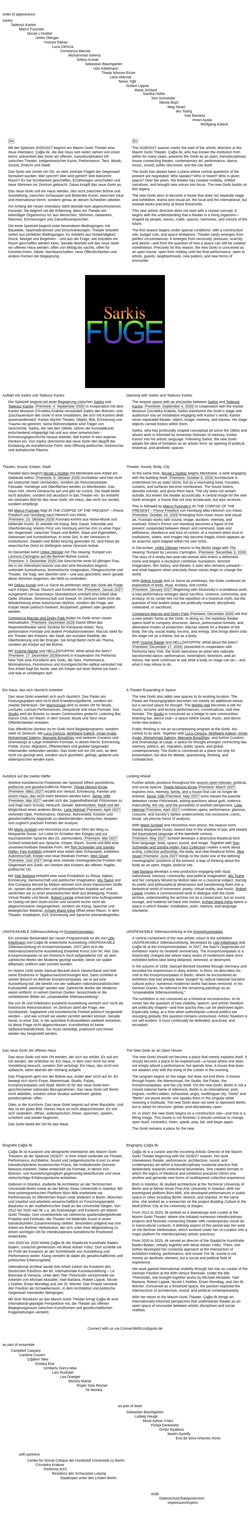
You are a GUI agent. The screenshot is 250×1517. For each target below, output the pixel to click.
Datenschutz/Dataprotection (181, 1498)
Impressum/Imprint (183, 1503)
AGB (155, 1494)
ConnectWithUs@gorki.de (141, 1328)
